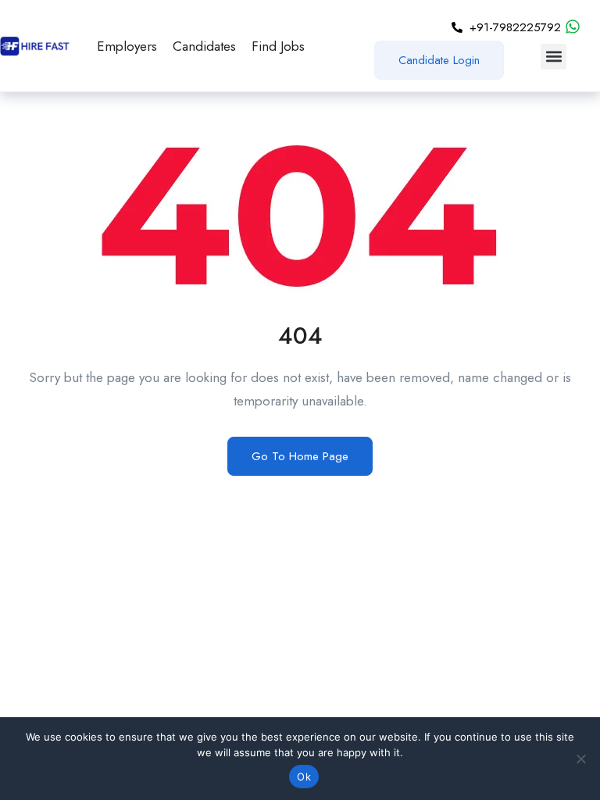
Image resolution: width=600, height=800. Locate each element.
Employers (127, 46)
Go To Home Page (300, 456)
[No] (580, 758)
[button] (553, 57)
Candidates (204, 46)
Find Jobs (278, 46)
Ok (304, 776)
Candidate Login (439, 60)
